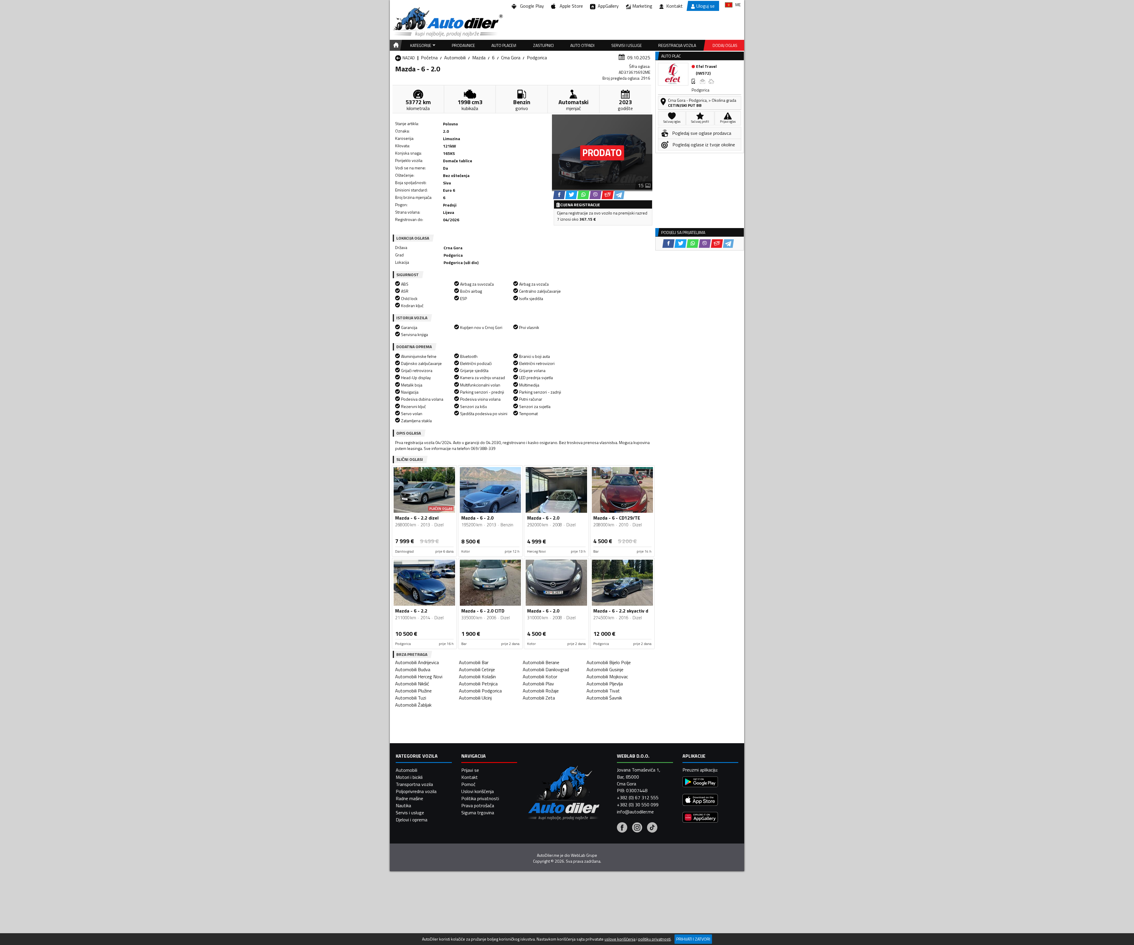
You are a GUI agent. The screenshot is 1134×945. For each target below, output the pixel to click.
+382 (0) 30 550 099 (638, 804)
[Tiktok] (652, 828)
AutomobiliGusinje (604, 669)
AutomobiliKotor (540, 676)
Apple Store (570, 5)
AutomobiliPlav (538, 683)
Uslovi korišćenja (477, 791)
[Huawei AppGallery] (700, 818)
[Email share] (607, 195)
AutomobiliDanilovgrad (546, 669)
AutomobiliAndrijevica (417, 662)
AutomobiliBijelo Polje (608, 662)
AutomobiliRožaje (541, 690)
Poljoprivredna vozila (416, 791)
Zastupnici (543, 45)
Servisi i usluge (626, 45)
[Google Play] (700, 783)
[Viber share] (595, 195)
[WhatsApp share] (583, 195)
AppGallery (607, 5)
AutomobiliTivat (603, 690)
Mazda (478, 57)
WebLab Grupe (584, 855)
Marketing (642, 5)
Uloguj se (705, 5)
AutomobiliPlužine (413, 690)
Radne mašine (409, 798)
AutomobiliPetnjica (478, 683)
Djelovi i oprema (411, 819)
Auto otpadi (582, 45)
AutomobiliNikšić (412, 683)
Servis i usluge (410, 812)
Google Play (531, 5)
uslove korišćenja (620, 939)
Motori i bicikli (409, 777)
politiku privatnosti (654, 939)
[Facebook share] (559, 195)
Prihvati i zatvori (693, 939)
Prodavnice (463, 45)
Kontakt (674, 5)
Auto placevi (503, 45)
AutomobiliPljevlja (604, 683)
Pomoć (468, 784)
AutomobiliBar (473, 662)
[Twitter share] (571, 195)
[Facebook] (622, 828)
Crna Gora (510, 57)
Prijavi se (470, 770)
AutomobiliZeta (539, 697)
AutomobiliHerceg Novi (418, 676)
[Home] (395, 45)
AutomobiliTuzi (410, 697)
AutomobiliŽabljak (413, 704)
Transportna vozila (414, 784)
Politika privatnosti (480, 798)
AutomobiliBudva (412, 669)
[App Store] (700, 801)
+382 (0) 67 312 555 (638, 797)
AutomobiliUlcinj (475, 697)
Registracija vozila (677, 45)
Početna (429, 57)
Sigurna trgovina (477, 812)
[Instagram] (637, 828)
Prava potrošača (477, 805)
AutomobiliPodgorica (480, 690)
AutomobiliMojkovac (607, 676)
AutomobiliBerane (541, 662)
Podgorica (537, 57)
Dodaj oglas (725, 45)
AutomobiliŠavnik (604, 697)
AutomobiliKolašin (477, 676)
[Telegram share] (619, 195)
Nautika (403, 805)
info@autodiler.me (635, 811)
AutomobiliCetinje (477, 669)
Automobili (455, 57)
